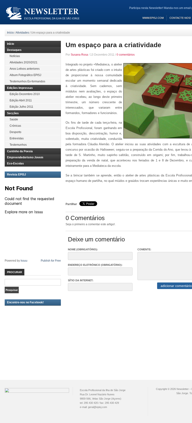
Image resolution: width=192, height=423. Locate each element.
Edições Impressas (20, 88)
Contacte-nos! (180, 17)
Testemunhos (18, 144)
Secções (13, 113)
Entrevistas (17, 138)
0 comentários (126, 54)
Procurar (14, 272)
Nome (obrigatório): (83, 249)
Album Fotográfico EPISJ (25, 75)
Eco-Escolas (15, 163)
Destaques (14, 50)
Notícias (15, 56)
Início (10, 32)
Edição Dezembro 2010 (25, 94)
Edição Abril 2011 (21, 100)
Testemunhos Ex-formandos (27, 81)
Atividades (22, 32)
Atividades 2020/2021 (23, 62)
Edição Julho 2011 (21, 106)
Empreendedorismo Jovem (25, 157)
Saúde (14, 119)
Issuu (24, 260)
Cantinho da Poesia (20, 151)
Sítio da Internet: (80, 280)
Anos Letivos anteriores (25, 68)
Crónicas (15, 125)
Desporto (15, 132)
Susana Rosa (79, 54)
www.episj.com (153, 17)
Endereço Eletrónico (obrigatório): (95, 264)
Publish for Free (51, 260)
